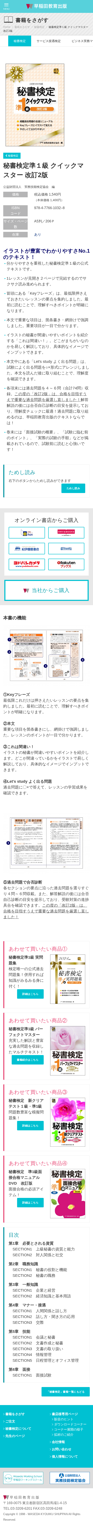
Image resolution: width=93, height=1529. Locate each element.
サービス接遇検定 (49, 41)
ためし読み (73, 488)
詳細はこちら (30, 993)
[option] (35, 105)
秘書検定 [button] (12, 155)
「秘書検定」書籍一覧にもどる (66, 1391)
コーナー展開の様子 (68, 1429)
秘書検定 (39, 27)
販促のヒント (64, 1419)
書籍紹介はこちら (27, 1059)
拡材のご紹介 (64, 1434)
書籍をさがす (22, 27)
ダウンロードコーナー (70, 1424)
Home (6, 27)
